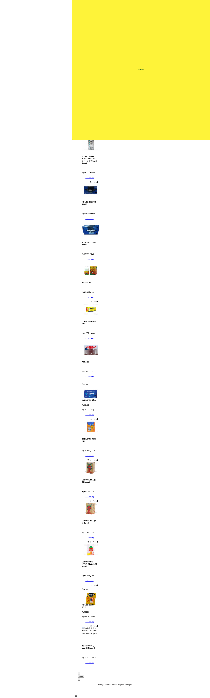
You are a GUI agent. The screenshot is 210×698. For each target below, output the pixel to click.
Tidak (128, 689)
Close (81, 676)
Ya (125, 689)
